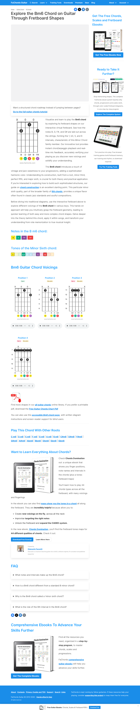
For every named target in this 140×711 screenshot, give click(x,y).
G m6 (41, 436)
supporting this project (94, 695)
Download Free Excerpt (22, 539)
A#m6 (22, 441)
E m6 (27, 436)
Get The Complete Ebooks (26, 676)
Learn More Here (43, 539)
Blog (93, 3)
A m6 (48, 436)
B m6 (55, 436)
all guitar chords (43, 405)
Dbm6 (46, 441)
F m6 (34, 436)
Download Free (94, 707)
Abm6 (30, 441)
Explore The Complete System (108, 114)
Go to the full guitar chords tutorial (30, 112)
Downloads (68, 3)
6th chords (57, 191)
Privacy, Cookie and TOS (35, 692)
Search (57, 692)
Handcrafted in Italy (44, 697)
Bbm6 (38, 441)
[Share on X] (79, 9)
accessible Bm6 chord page (46, 415)
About (13, 692)
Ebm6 (53, 441)
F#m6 (79, 436)
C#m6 (63, 436)
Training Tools (55, 3)
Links (63, 692)
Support (50, 692)
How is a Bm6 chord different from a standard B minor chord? (44, 585)
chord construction (29, 187)
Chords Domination (38, 529)
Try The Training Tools (108, 167)
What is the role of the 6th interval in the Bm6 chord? (41, 607)
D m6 (20, 436)
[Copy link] (87, 9)
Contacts (21, 692)
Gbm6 (61, 441)
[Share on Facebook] (75, 9)
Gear (87, 3)
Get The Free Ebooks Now (108, 55)
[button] (33, 2)
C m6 (13, 436)
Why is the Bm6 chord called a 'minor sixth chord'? (39, 596)
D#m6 (71, 436)
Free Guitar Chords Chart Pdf (43, 409)
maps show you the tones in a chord (59, 503)
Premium (79, 3)
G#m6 (14, 441)
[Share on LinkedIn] (83, 9)
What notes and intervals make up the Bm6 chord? (39, 575)
